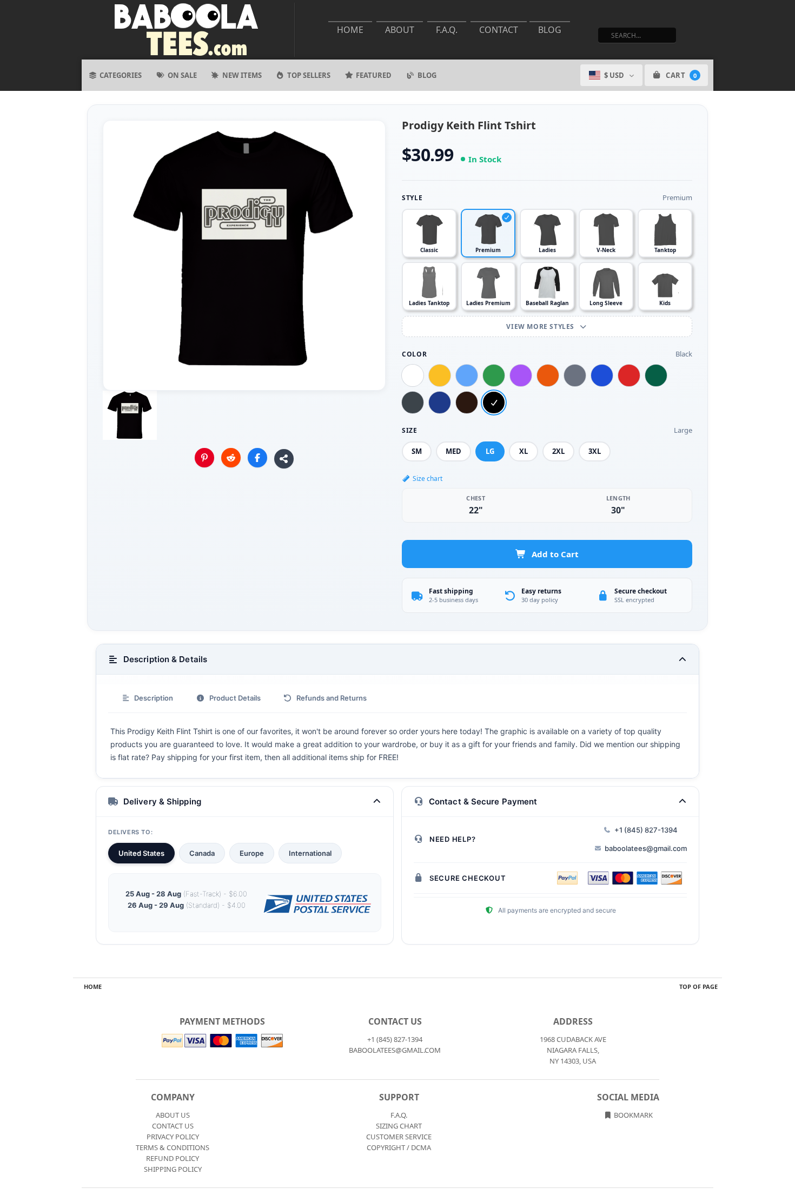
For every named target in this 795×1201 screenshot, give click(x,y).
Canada (202, 853)
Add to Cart (555, 554)
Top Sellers (308, 75)
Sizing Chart (399, 1126)
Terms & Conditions (172, 1147)
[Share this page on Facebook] (257, 457)
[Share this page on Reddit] (231, 457)
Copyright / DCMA (399, 1147)
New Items (242, 75)
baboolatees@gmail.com (646, 848)
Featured (374, 75)
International (310, 853)
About (399, 30)
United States (141, 853)
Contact (498, 30)
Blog (549, 30)
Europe (252, 853)
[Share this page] (284, 458)
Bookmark (632, 1115)
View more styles (541, 326)
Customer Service (399, 1136)
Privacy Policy (173, 1136)
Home (350, 30)
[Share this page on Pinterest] (204, 457)
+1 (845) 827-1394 (646, 830)
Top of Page (698, 986)
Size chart (427, 478)
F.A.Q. (447, 30)
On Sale (182, 75)
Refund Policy (172, 1158)
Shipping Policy (173, 1169)
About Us (173, 1115)
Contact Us (173, 1126)
